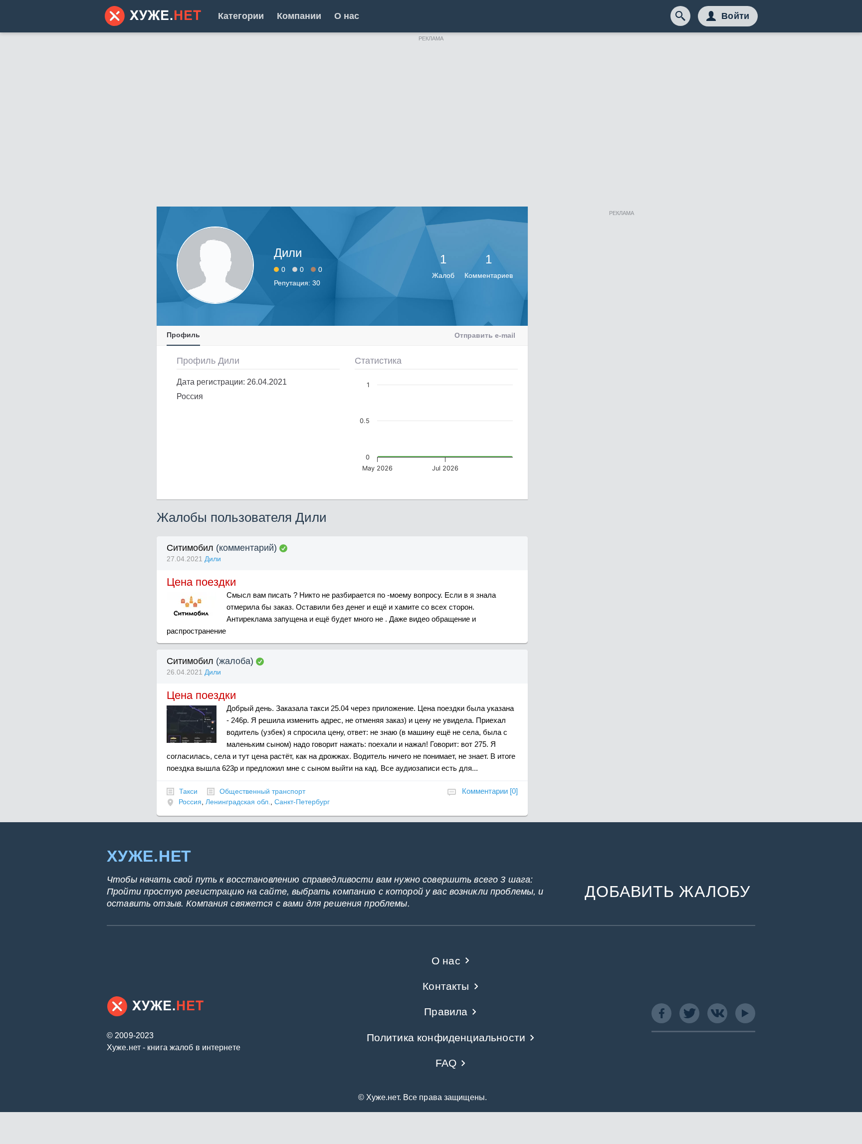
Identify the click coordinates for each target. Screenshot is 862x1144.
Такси (188, 791)
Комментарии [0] (490, 791)
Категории (241, 16)
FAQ (446, 1063)
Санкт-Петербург (302, 802)
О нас (346, 16)
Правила (445, 1011)
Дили (213, 559)
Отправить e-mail (484, 335)
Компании (299, 16)
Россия (190, 802)
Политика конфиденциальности (446, 1037)
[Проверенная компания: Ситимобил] (283, 548)
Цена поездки (201, 582)
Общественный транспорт (262, 791)
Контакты (446, 986)
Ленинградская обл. (238, 802)
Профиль (183, 335)
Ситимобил (190, 548)
